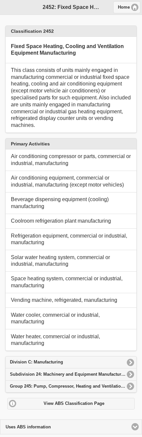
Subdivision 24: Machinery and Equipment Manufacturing (69, 374)
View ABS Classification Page (74, 403)
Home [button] (124, 7)
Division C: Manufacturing (36, 361)
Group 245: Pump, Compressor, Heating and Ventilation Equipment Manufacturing (73, 386)
